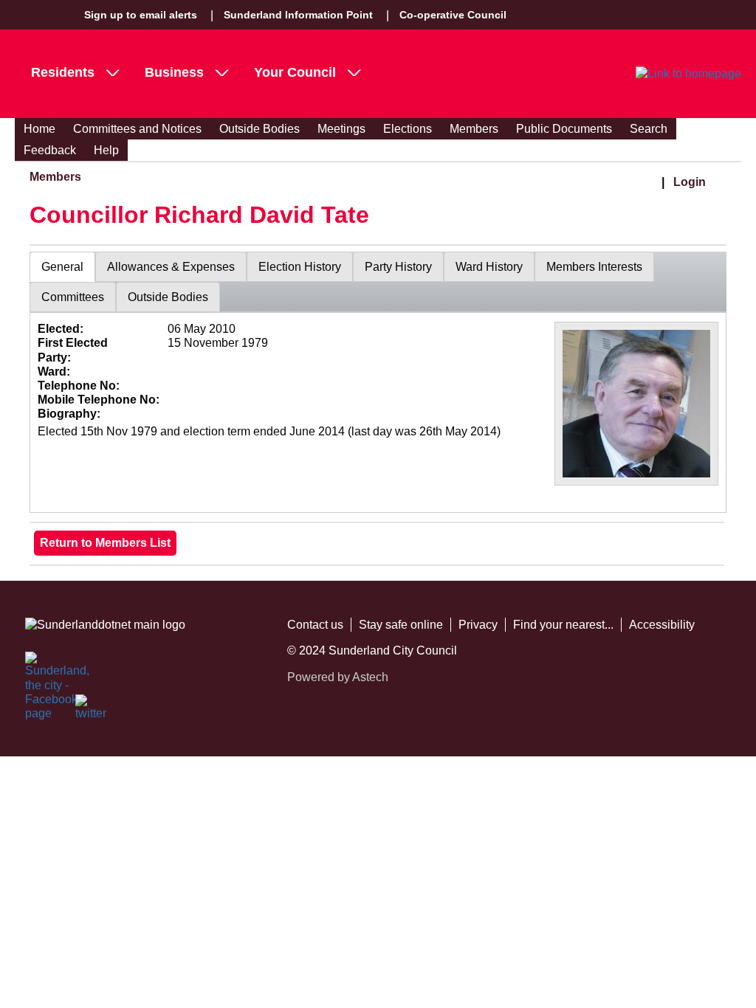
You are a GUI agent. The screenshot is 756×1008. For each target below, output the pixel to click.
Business (174, 72)
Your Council (295, 72)
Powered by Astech (337, 677)
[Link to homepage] (688, 74)
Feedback (50, 150)
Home (39, 128)
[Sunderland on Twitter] (91, 710)
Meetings (341, 128)
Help (106, 150)
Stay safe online (401, 624)
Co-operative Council (452, 15)
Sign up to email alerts (140, 15)
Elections (407, 128)
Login (689, 182)
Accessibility (662, 624)
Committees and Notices (137, 128)
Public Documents (564, 128)
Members (474, 128)
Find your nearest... (563, 624)
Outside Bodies (259, 128)
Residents (62, 72)
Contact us (315, 624)
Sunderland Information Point (298, 15)
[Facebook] (41, 668)
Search (648, 128)
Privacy (478, 624)
